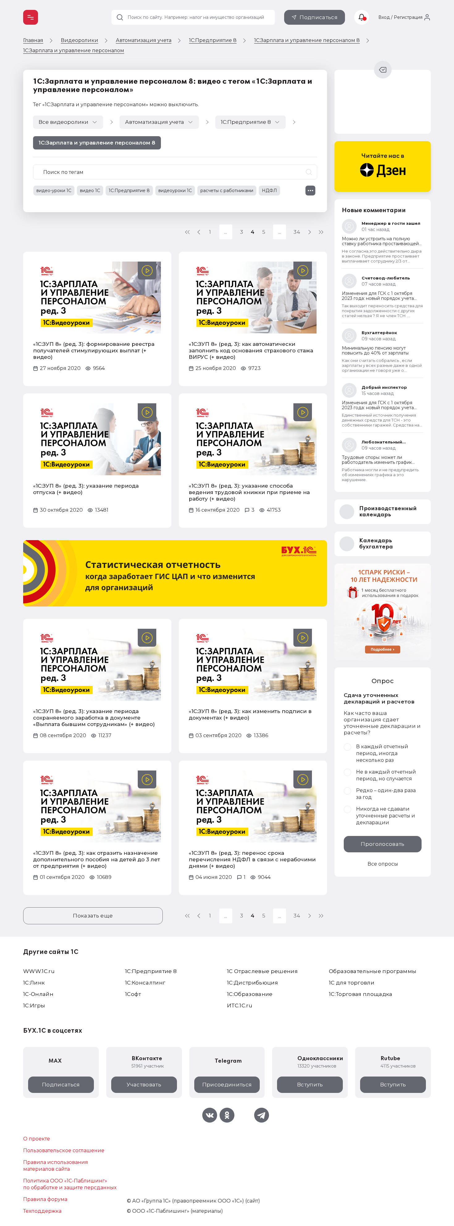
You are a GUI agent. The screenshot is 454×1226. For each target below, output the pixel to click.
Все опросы (383, 864)
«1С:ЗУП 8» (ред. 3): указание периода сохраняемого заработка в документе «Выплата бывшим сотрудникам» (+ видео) (94, 717)
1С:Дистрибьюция (252, 983)
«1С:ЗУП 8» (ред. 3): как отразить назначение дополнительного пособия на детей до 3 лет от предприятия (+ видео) (96, 859)
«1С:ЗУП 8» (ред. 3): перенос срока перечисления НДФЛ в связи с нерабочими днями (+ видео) (252, 859)
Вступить (310, 1084)
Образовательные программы (373, 971)
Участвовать (144, 1084)
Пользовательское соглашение (63, 1150)
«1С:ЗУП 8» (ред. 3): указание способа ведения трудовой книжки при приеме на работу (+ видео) (249, 492)
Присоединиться (227, 1084)
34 (296, 232)
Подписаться (319, 17)
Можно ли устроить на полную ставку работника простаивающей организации (380, 243)
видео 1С (90, 190)
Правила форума (45, 1199)
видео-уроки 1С (53, 190)
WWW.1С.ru (39, 971)
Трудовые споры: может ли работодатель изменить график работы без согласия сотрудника (379, 462)
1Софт (133, 994)
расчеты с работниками (226, 190)
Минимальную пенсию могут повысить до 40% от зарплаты (375, 350)
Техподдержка (42, 1211)
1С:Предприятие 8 (129, 190)
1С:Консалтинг (145, 983)
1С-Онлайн (38, 994)
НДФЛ (269, 190)
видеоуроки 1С (175, 190)
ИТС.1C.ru (239, 1005)
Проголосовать (382, 844)
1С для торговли (351, 983)
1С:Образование (250, 994)
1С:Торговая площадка (361, 994)
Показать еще (93, 916)
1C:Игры (34, 1005)
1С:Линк (34, 983)
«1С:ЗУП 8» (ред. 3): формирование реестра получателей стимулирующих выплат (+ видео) (93, 350)
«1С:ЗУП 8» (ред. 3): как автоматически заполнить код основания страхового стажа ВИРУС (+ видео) (251, 350)
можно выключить (173, 104)
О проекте (36, 1139)
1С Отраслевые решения (262, 971)
